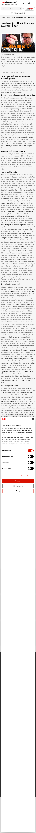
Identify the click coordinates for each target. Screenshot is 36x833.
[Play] (18, 43)
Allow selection (18, 486)
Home (3, 17)
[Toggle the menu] (32, 3)
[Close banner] (33, 419)
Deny (18, 491)
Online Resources (21, 17)
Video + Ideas (11, 17)
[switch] (31, 456)
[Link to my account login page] (24, 3)
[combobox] (11, 8)
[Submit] (20, 8)
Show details (25, 476)
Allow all (18, 481)
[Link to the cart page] (28, 3)
